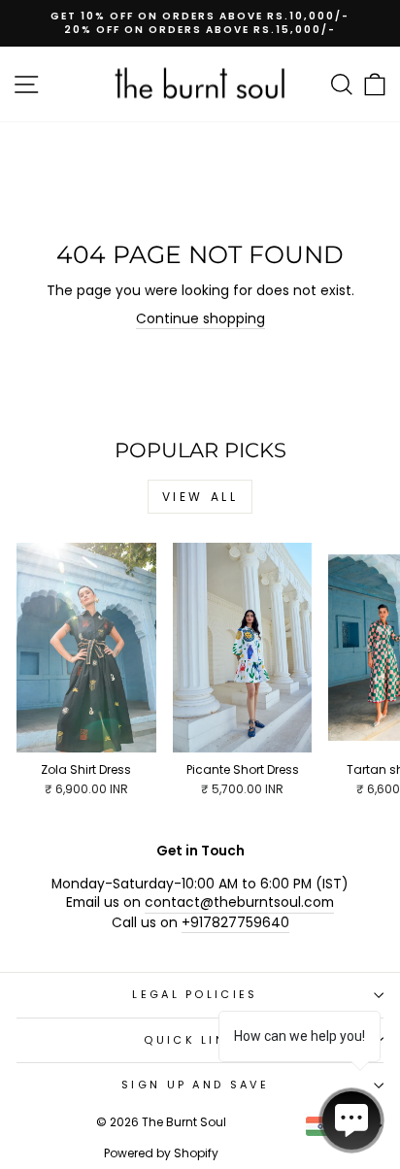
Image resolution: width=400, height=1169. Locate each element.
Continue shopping (200, 319)
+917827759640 (235, 923)
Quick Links (195, 1040)
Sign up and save (195, 1084)
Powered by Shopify (161, 1153)
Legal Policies (194, 994)
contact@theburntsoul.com (239, 902)
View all (200, 496)
